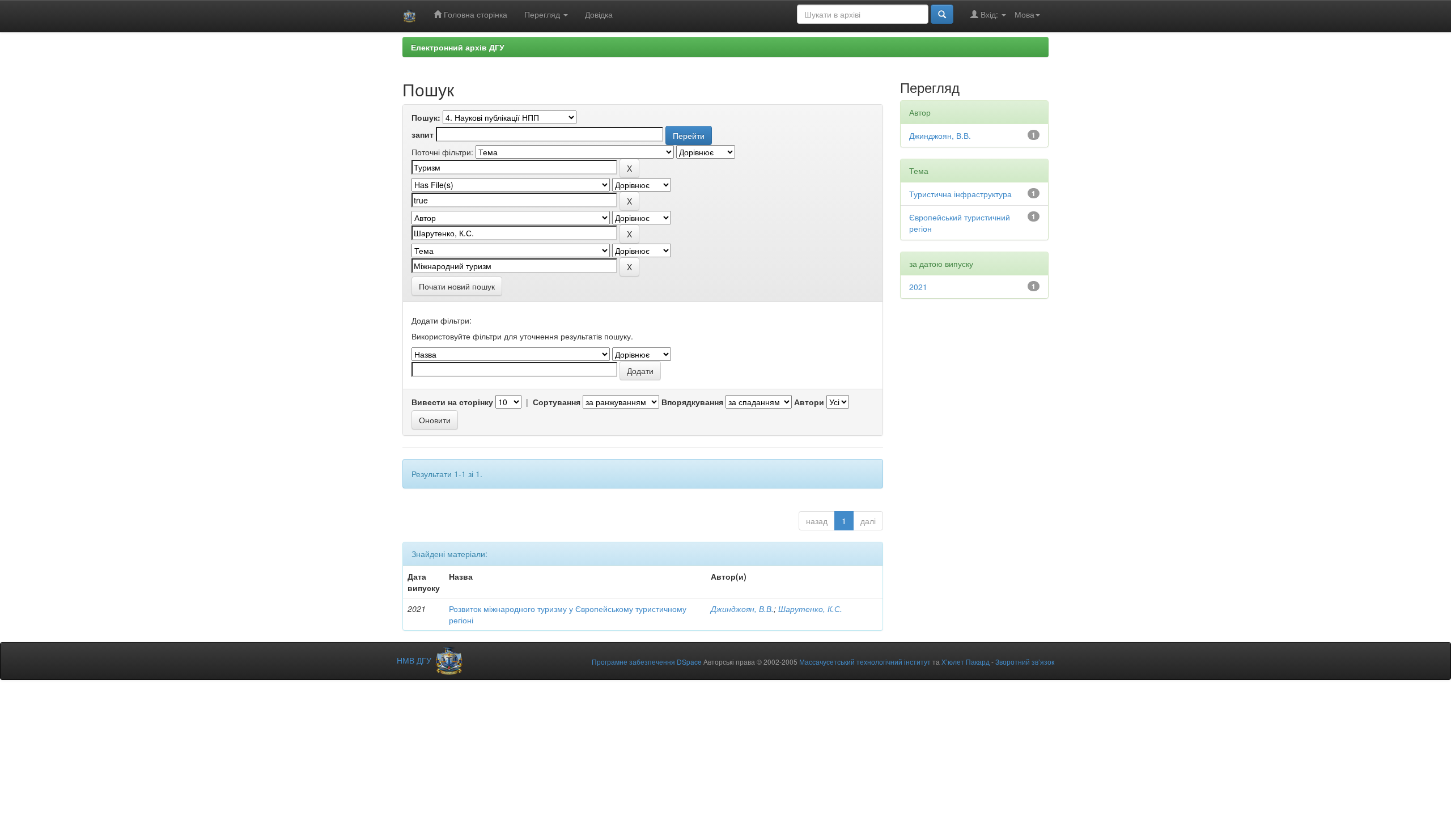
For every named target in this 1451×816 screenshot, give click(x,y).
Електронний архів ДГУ (457, 47)
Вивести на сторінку (452, 401)
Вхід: (989, 14)
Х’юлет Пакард (965, 661)
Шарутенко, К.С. (810, 608)
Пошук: (425, 117)
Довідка (599, 14)
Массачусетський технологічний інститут (865, 661)
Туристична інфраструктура (960, 193)
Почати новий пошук (457, 286)
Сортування (556, 401)
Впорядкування (692, 401)
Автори (809, 401)
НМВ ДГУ (415, 660)
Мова (1024, 14)
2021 (918, 286)
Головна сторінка (474, 14)
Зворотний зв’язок (1024, 661)
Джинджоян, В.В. (742, 608)
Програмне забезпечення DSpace (647, 661)
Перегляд (543, 14)
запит (422, 134)
